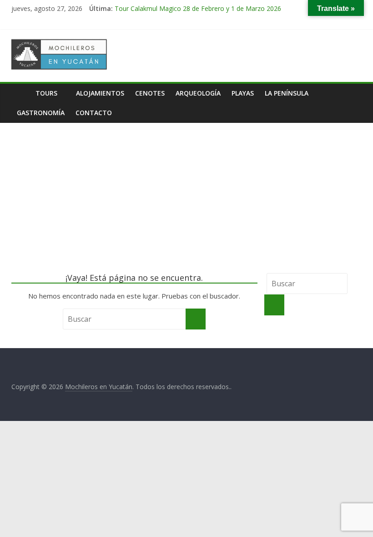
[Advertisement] (186, 191)
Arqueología (198, 93)
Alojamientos (100, 93)
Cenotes (150, 93)
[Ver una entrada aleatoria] (352, 93)
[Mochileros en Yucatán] (20, 93)
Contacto (94, 112)
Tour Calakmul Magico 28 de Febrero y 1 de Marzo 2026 (198, 8)
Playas (243, 93)
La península (286, 93)
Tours (46, 93)
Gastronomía (41, 112)
